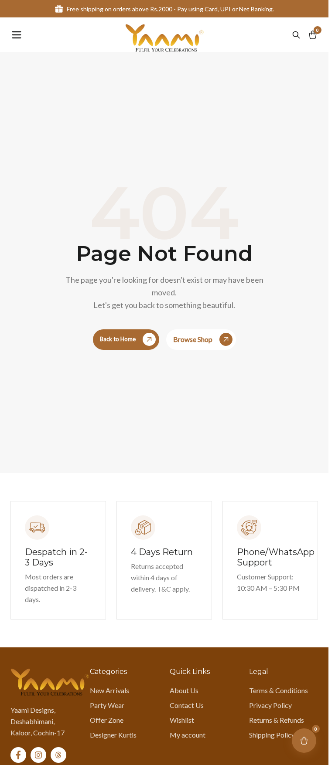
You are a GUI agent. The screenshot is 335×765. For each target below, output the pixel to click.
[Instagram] (38, 755)
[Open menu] (16, 35)
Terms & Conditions (278, 690)
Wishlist (182, 720)
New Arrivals (109, 690)
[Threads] (58, 755)
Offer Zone (106, 720)
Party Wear (107, 705)
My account (187, 735)
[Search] (296, 34)
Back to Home (118, 338)
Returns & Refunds (276, 720)
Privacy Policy (270, 705)
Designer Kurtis (113, 735)
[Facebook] (18, 755)
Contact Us (187, 705)
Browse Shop (192, 339)
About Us (184, 690)
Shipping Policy (272, 735)
